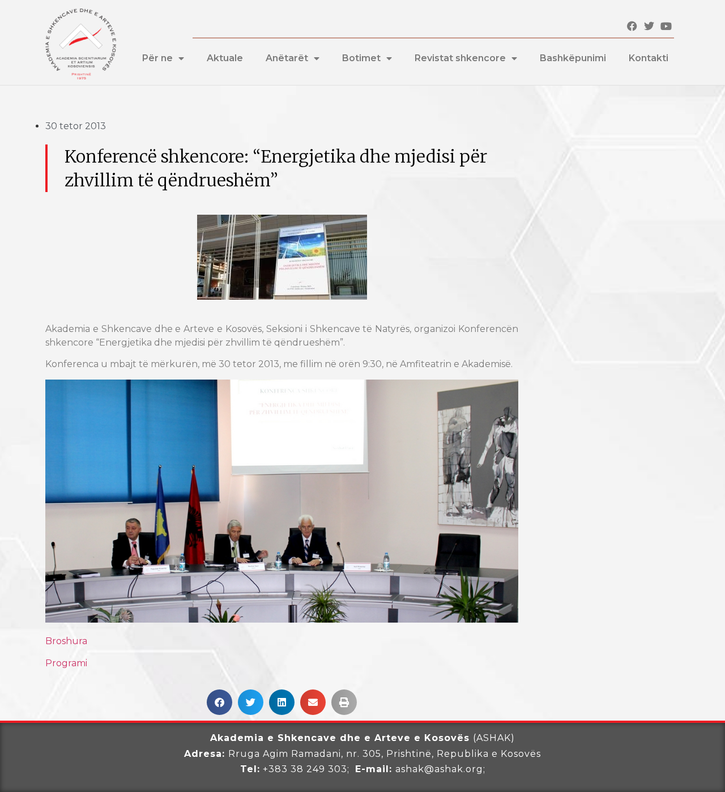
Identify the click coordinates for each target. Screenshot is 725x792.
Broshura (66, 641)
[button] (219, 702)
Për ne (157, 58)
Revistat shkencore (460, 58)
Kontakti (648, 58)
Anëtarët (287, 58)
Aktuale (225, 58)
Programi (66, 663)
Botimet (361, 58)
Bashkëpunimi (573, 58)
